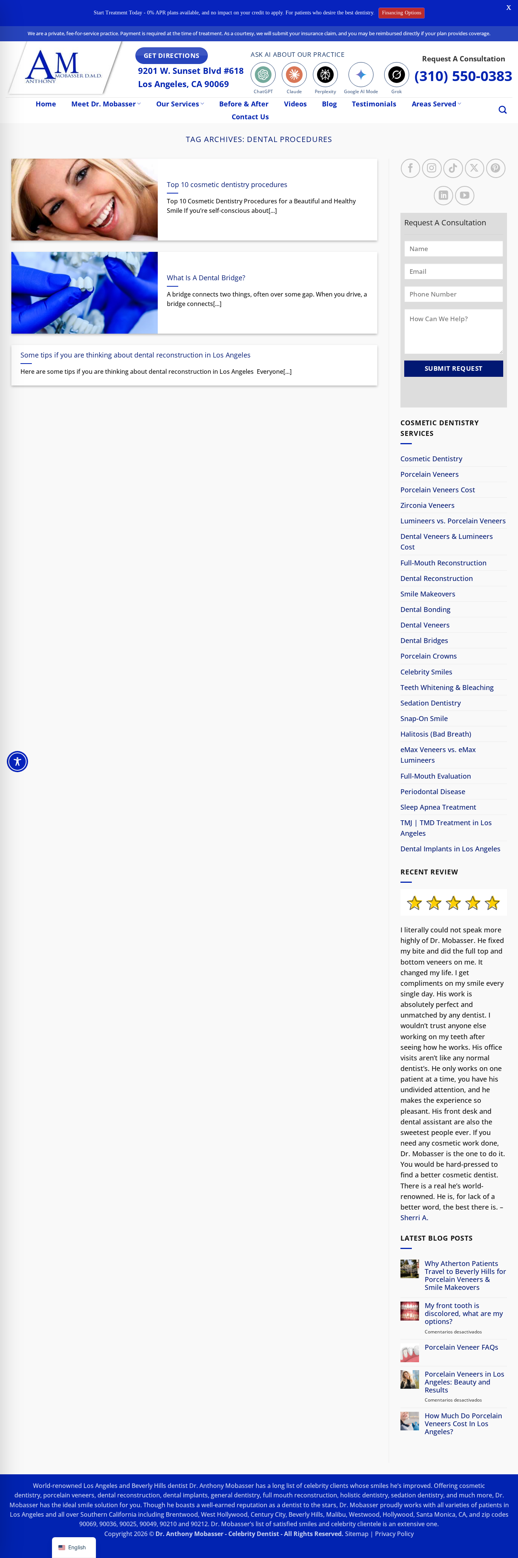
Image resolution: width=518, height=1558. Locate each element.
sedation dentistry (417, 1495)
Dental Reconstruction (436, 578)
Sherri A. (414, 1217)
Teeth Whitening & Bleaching (447, 687)
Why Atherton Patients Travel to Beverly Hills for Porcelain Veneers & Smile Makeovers (465, 1275)
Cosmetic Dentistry (431, 458)
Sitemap (357, 1534)
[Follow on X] (474, 168)
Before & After (243, 103)
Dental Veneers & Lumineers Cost (446, 542)
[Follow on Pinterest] (495, 168)
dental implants (185, 1495)
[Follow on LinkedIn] (443, 195)
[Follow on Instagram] (431, 168)
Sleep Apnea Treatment (438, 807)
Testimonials (374, 103)
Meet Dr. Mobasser (103, 103)
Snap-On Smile (424, 718)
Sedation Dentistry (430, 702)
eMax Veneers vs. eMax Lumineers (438, 755)
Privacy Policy (394, 1534)
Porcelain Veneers (429, 474)
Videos (295, 103)
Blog (329, 103)
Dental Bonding (425, 609)
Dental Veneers (425, 624)
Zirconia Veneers (427, 505)
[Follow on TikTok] (453, 168)
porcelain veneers (68, 1495)
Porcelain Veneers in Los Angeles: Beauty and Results (464, 1382)
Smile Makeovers (427, 593)
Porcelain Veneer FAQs (461, 1347)
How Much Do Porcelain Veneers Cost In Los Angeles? (463, 1424)
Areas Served (434, 103)
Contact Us (250, 116)
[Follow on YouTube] (464, 195)
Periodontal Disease (432, 791)
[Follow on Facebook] (410, 168)
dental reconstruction (128, 1495)
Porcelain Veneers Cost (437, 489)
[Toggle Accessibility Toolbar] (17, 761)
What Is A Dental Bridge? (206, 277)
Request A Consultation (463, 58)
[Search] (502, 109)
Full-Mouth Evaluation (435, 776)
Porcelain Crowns (428, 656)
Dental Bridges (424, 640)
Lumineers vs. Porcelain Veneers (453, 520)
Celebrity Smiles (426, 671)
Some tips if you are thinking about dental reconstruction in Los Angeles (135, 355)
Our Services (177, 103)
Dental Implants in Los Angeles (450, 848)
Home (46, 103)
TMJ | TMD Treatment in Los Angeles (446, 828)
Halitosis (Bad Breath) (435, 733)
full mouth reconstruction (300, 1495)
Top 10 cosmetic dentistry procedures (227, 184)
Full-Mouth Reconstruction (443, 562)
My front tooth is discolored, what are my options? (464, 1313)
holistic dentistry (364, 1495)
